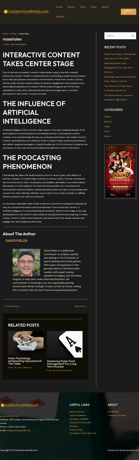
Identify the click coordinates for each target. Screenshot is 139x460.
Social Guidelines (78, 415)
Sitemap (74, 426)
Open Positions (77, 411)
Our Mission (113, 411)
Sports (107, 136)
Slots (106, 131)
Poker (7, 44)
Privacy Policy (76, 429)
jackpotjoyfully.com (9, 416)
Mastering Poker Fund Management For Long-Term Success (62, 363)
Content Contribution (80, 422)
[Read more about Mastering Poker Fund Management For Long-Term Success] (64, 344)
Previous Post (11, 306)
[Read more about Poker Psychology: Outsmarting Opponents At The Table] (26, 342)
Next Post (81, 306)
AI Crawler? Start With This (83, 433)
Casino (107, 116)
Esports (108, 121)
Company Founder (117, 415)
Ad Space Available (79, 418)
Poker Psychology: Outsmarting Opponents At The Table (25, 361)
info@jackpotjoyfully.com (18, 430)
